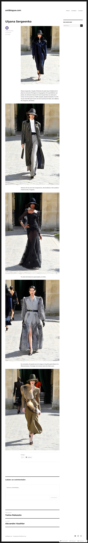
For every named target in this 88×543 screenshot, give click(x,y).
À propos (73, 10)
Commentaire (54, 497)
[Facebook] (75, 536)
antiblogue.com (13, 10)
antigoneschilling (9, 30)
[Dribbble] (81, 536)
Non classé (7, 34)
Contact (80, 10)
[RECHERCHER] (81, 25)
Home (68, 10)
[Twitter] (78, 536)
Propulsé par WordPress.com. (19, 536)
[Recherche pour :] (71, 25)
